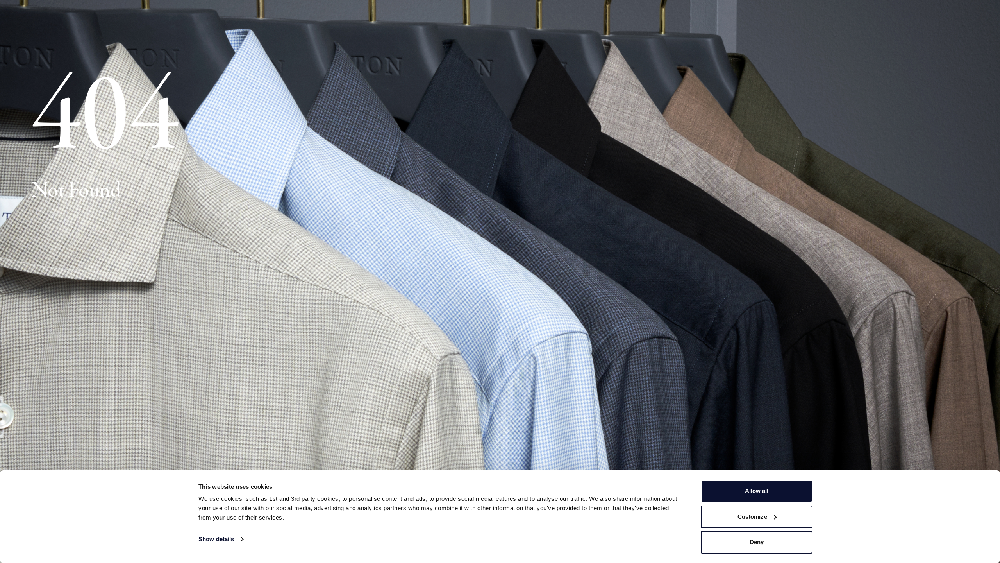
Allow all (757, 491)
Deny (757, 542)
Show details (216, 539)
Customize (752, 516)
